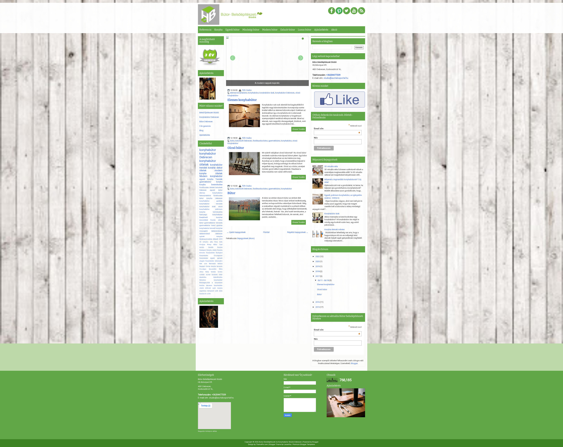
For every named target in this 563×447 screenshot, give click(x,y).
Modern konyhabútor (210, 176)
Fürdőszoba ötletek (207, 187)
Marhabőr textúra (215, 264)
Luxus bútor (304, 29)
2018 (318, 271)
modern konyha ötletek (210, 172)
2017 (318, 276)
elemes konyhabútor (238, 93)
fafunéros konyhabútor (210, 280)
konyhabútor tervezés (210, 204)
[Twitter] (346, 11)
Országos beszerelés (207, 269)
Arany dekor (212, 244)
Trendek (219, 179)
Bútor (231, 193)
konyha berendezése (210, 184)
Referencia (205, 29)
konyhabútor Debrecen (285, 93)
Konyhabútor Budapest (214, 253)
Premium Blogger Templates (304, 444)
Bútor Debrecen (206, 121)
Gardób (210, 247)
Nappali (202, 266)
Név (316, 138)
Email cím (337, 128)
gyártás (219, 225)
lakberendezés (216, 231)
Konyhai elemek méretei (334, 229)
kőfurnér (208, 288)
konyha (219, 182)
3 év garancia (205, 126)
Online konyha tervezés (214, 266)
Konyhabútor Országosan (210, 255)
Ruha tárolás (210, 272)
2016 (318, 302)
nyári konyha (217, 288)
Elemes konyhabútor (242, 100)
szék (216, 291)
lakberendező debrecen (210, 234)
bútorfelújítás (217, 277)
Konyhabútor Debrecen (209, 117)
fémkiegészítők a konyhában (210, 283)
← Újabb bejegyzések (236, 232)
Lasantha (287, 444)
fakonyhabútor (205, 195)
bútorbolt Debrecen (243, 141)
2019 (220, 239)
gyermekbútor (274, 141)
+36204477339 (333, 75)
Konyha (218, 29)
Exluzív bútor (287, 29)
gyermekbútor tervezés (213, 223)
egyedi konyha (206, 179)
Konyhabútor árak (331, 214)
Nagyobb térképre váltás (207, 431)
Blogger (354, 363)
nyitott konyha (210, 236)
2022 (318, 256)
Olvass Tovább (298, 129)
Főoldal (266, 232)
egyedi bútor (216, 190)
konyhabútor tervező (207, 228)
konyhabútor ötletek (207, 162)
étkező (215, 239)
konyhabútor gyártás (210, 201)
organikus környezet (206, 291)
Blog (201, 130)
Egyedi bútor (232, 29)
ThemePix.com (262, 444)
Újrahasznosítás (205, 239)
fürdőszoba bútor (260, 141)
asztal (208, 275)
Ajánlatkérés (321, 29)
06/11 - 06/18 (323, 280)
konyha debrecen (214, 198)
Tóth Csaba (246, 90)
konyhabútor (253, 93)
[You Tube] (354, 11)
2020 (318, 261)
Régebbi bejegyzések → (297, 232)
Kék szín (203, 264)
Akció (334, 29)
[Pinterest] (339, 11)
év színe (208, 294)
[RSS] (361, 11)
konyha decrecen (205, 285)
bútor (232, 141)
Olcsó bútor (236, 148)
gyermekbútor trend (207, 225)
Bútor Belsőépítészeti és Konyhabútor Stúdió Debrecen (280, 442)
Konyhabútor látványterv (213, 261)
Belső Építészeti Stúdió (209, 112)
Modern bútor (270, 29)
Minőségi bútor (251, 29)
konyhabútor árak (267, 93)
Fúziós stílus (216, 220)
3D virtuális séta (206, 242)
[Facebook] (331, 11)
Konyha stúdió (212, 250)
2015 (318, 307)
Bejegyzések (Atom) (246, 238)
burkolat (214, 275)
